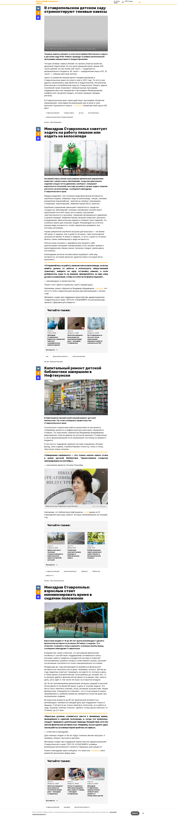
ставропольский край (52, 113)
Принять (135, 813)
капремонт (84, 571)
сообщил (99, 288)
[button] (76, 33)
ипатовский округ (93, 113)
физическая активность (60, 356)
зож (47, 356)
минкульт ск (49, 575)
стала (85, 512)
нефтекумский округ (79, 356)
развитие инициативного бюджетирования (59, 117)
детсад (81, 113)
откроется (78, 105)
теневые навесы (69, 113)
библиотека (96, 571)
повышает (95, 750)
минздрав (67, 807)
